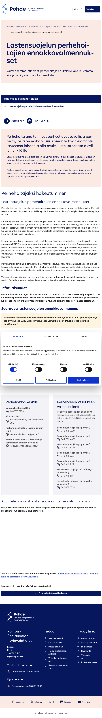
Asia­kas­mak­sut (55, 638)
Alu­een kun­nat (88, 638)
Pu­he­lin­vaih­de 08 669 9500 (25, 671)
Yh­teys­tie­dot (86, 656)
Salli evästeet (83, 380)
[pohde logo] (23, 9)
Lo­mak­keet (86, 646)
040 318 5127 (67, 464)
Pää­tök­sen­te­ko (55, 646)
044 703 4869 (68, 439)
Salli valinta (51, 380)
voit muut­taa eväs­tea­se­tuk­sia (72, 573)
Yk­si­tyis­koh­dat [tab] (51, 336)
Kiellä (18, 380)
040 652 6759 (68, 487)
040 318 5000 (68, 431)
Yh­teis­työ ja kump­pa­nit (58, 659)
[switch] (38, 369)
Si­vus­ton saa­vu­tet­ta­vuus (58, 666)
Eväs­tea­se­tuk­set (89, 662)
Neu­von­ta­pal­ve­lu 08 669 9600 (26, 686)
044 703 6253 (17, 411)
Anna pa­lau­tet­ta (89, 642)
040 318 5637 (68, 456)
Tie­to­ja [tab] (84, 336)
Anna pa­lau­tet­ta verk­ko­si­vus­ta (53, 593)
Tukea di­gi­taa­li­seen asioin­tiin (57, 652)
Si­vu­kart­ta (86, 651)
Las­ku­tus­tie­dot (55, 642)
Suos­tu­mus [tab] (17, 336)
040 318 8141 (67, 475)
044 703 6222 (68, 447)
